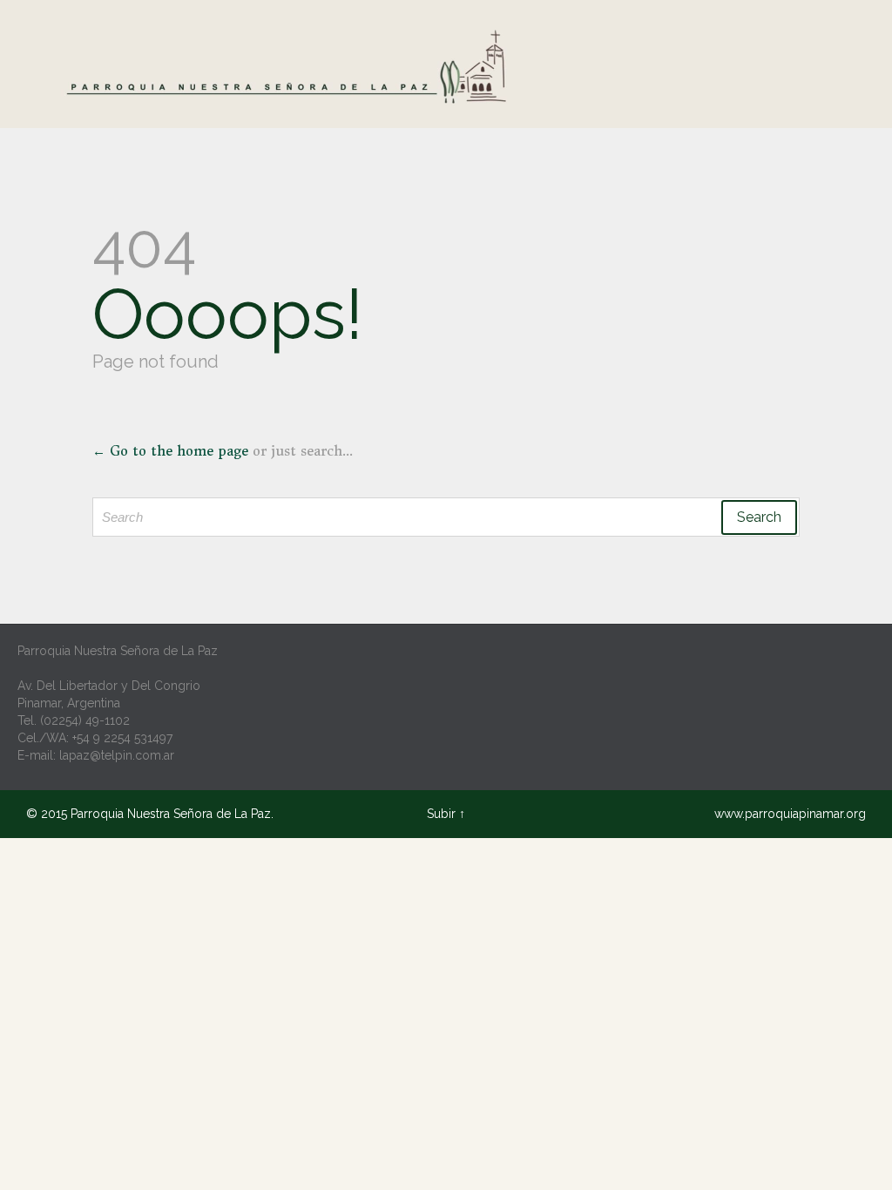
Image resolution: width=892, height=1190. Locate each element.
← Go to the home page (170, 451)
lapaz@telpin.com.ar (116, 755)
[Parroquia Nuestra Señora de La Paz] (292, 68)
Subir (441, 814)
